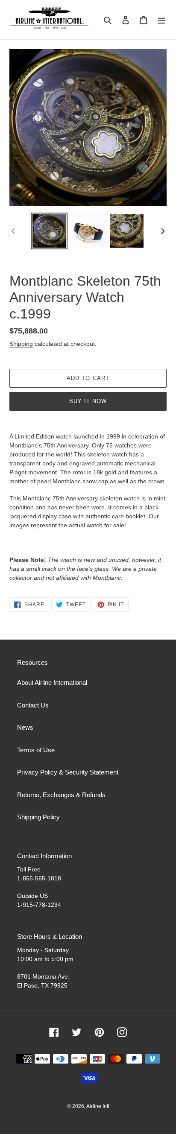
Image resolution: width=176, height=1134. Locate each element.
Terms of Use (36, 750)
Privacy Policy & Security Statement (67, 772)
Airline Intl (97, 1106)
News (25, 727)
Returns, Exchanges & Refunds (61, 794)
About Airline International (52, 682)
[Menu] (161, 20)
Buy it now (88, 401)
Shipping (21, 343)
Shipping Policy (38, 817)
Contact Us (33, 705)
